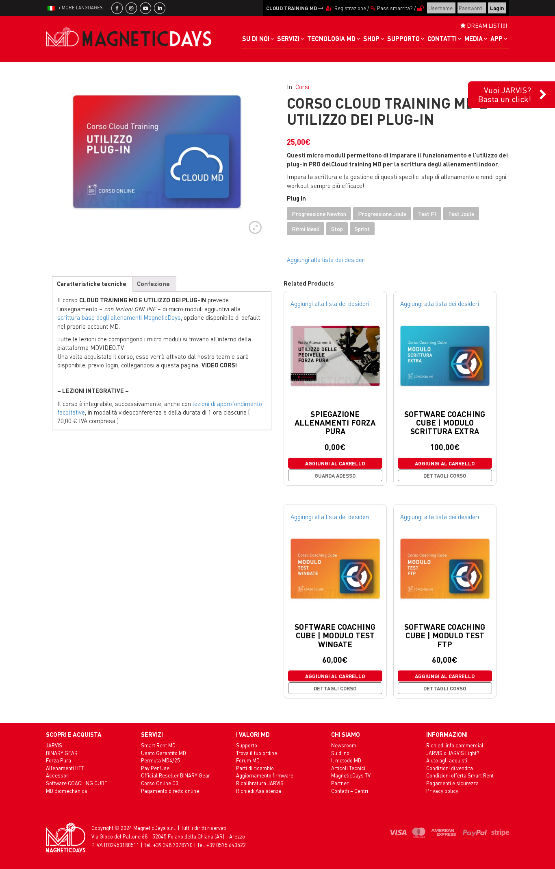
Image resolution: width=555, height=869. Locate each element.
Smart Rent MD (158, 745)
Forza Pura (58, 760)
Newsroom (343, 745)
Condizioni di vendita (449, 767)
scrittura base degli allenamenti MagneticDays (119, 317)
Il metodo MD (346, 760)
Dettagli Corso (444, 475)
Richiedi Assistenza (258, 790)
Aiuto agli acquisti (446, 760)
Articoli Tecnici (348, 767)
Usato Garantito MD (163, 752)
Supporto (246, 745)
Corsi (302, 87)
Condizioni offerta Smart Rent (460, 775)
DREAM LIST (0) (486, 25)
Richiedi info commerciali (455, 745)
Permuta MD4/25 (160, 760)
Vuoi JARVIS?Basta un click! (504, 94)
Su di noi (341, 752)
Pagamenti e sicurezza (452, 782)
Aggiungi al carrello (335, 463)
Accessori (57, 775)
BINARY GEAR (62, 752)
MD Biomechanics (66, 790)
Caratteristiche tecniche (91, 283)
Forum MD (248, 760)
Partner (340, 782)
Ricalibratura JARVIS (260, 782)
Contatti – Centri (349, 790)
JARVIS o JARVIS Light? (452, 752)
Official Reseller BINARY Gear (175, 775)
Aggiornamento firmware (264, 775)
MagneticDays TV (351, 775)
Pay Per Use (155, 767)
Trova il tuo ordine (256, 752)
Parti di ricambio (255, 767)
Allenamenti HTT (65, 767)
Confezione (153, 283)
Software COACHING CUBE (76, 782)
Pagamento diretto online (170, 790)
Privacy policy (442, 790)
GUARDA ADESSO (335, 475)
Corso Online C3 (159, 782)
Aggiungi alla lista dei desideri (326, 259)
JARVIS (54, 745)
